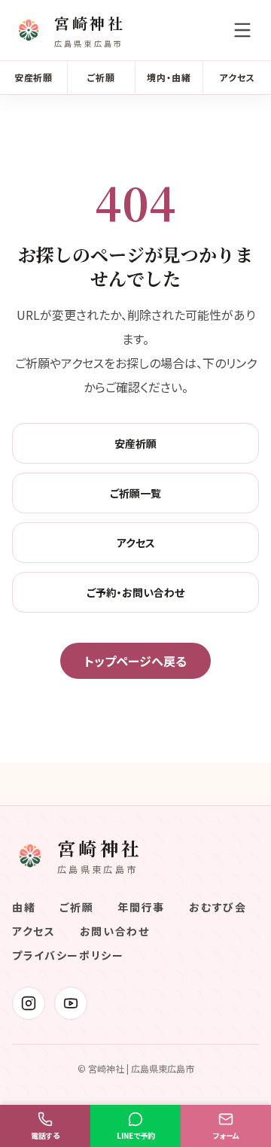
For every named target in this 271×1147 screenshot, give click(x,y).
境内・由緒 (169, 77)
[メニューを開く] (242, 30)
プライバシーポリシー (68, 955)
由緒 (23, 906)
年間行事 (141, 906)
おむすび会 (217, 906)
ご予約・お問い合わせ (135, 592)
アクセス (237, 77)
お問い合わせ (115, 931)
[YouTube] (70, 1003)
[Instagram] (28, 1003)
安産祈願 (33, 77)
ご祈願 (101, 77)
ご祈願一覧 (135, 492)
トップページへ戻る (135, 661)
